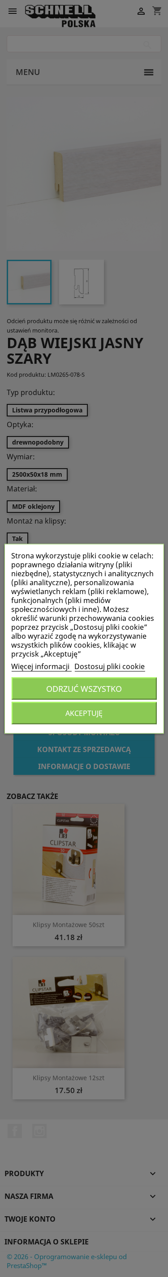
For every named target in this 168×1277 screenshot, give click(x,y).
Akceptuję (84, 713)
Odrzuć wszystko (84, 688)
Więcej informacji (41, 666)
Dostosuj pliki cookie (109, 666)
